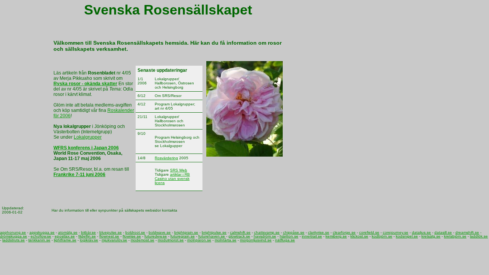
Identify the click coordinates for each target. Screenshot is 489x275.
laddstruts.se (13, 240)
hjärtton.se (289, 236)
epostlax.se (65, 236)
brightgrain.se (186, 232)
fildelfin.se (87, 236)
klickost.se (359, 236)
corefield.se (369, 232)
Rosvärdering (166, 158)
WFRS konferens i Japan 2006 (86, 147)
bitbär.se (88, 232)
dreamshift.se (467, 232)
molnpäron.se (199, 240)
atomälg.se (68, 232)
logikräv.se (89, 240)
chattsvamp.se (267, 232)
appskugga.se (42, 232)
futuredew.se (155, 236)
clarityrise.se (318, 232)
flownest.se (109, 236)
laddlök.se (479, 236)
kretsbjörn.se (455, 236)
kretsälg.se (430, 236)
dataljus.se (421, 232)
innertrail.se (312, 236)
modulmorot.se (171, 240)
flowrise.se (132, 236)
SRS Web (178, 170)
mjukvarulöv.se (114, 240)
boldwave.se (160, 232)
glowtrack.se (239, 236)
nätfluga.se (285, 240)
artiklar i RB (180, 174)
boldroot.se (135, 232)
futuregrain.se (182, 236)
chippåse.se (293, 232)
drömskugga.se (13, 236)
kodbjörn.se (382, 236)
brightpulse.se (214, 232)
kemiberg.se (336, 236)
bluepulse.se (110, 232)
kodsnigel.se (407, 236)
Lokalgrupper (88, 137)
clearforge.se (344, 232)
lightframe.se (65, 240)
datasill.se (443, 232)
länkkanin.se (39, 240)
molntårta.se (225, 240)
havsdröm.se (265, 236)
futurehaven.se (211, 236)
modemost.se (142, 240)
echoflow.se (41, 236)
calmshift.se (240, 232)
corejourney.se (395, 232)
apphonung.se (13, 232)
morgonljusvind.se (256, 240)
